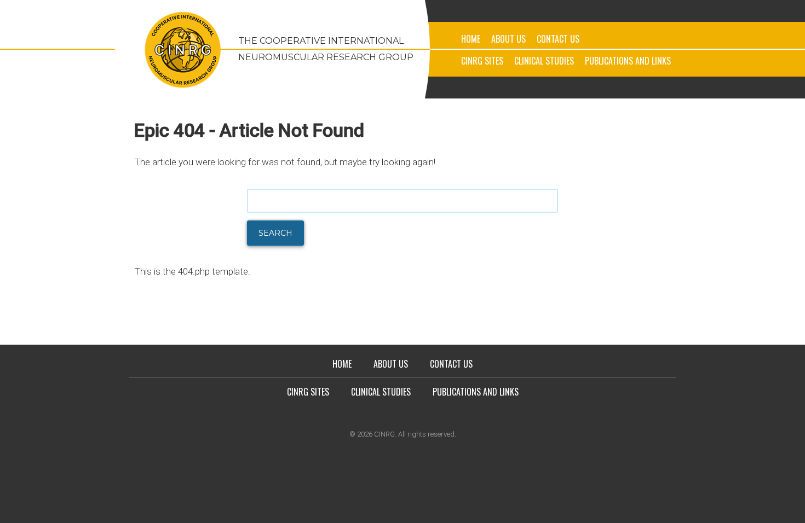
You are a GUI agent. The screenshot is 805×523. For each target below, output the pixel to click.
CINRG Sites (482, 60)
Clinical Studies (544, 60)
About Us (508, 38)
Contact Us (558, 38)
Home (470, 38)
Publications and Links (628, 60)
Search (275, 233)
